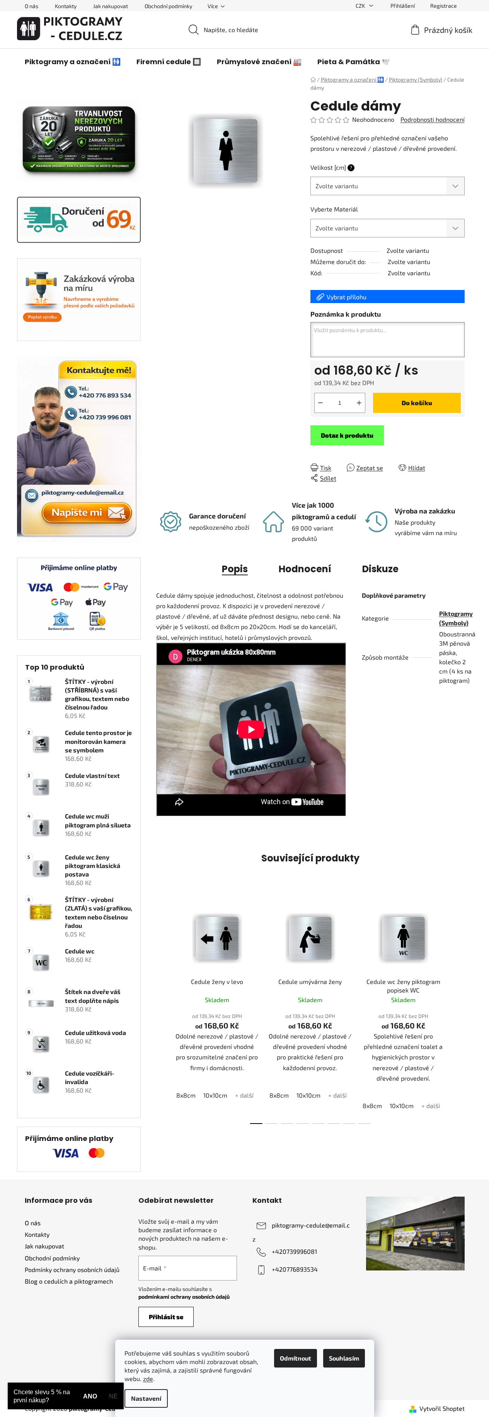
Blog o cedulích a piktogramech (69, 1281)
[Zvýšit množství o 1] (359, 403)
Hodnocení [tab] (305, 569)
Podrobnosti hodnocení (432, 119)
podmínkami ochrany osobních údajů (184, 1296)
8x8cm (186, 1095)
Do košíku (417, 402)
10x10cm (215, 1095)
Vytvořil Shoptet (442, 1408)
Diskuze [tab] (380, 569)
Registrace (443, 5)
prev (162, 1011)
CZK (361, 5)
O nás (31, 6)
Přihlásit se (166, 1316)
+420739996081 (294, 1251)
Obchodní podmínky (168, 6)
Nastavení (146, 1398)
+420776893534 (295, 1269)
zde (148, 1378)
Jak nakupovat (110, 6)
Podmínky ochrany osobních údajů (72, 1269)
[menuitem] (72, 62)
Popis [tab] (235, 569)
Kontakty (66, 6)
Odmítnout (295, 1358)
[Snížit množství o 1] (320, 403)
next (458, 1011)
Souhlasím (344, 1358)
